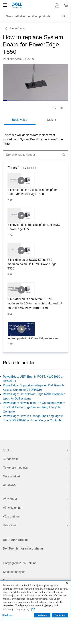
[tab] (20, 120)
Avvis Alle (42, 615)
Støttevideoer (17, 28)
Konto (7, 450)
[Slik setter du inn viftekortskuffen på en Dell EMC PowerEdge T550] (21, 180)
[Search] (63, 155)
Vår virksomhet (12, 507)
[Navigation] (5, 5)
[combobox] (35, 16)
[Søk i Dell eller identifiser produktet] (64, 16)
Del (62, 108)
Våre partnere (12, 516)
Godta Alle (60, 615)
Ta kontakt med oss (15, 467)
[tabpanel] (35, 139)
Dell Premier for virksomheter (23, 548)
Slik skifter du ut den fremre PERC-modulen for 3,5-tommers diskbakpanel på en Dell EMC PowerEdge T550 (34, 303)
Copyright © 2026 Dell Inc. (20, 563)
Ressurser (9, 525)
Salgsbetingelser (14, 571)
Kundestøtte (11, 458)
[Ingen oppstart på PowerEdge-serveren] (21, 329)
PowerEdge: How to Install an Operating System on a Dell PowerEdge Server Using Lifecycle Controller (34, 407)
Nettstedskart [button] (11, 476)
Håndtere (7, 615)
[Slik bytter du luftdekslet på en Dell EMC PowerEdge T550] (21, 215)
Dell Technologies (15, 539)
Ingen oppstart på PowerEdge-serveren (33, 338)
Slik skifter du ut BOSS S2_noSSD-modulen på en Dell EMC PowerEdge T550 (32, 264)
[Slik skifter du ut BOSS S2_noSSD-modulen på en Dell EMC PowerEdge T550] (21, 250)
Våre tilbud (10, 499)
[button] (57, 5)
